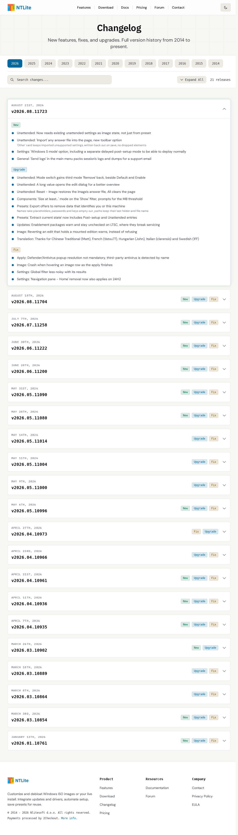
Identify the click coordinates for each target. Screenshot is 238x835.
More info (68, 818)
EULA (196, 804)
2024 (48, 63)
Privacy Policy (202, 796)
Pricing (141, 7)
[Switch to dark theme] (226, 7)
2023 (65, 63)
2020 (115, 63)
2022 (82, 63)
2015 (199, 63)
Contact (178, 7)
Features (84, 7)
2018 (148, 63)
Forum (159, 7)
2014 (215, 63)
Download (105, 7)
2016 (182, 63)
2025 (31, 63)
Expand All (194, 80)
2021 (98, 63)
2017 (165, 63)
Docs (125, 7)
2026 (15, 63)
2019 (132, 63)
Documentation (157, 788)
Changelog (108, 804)
